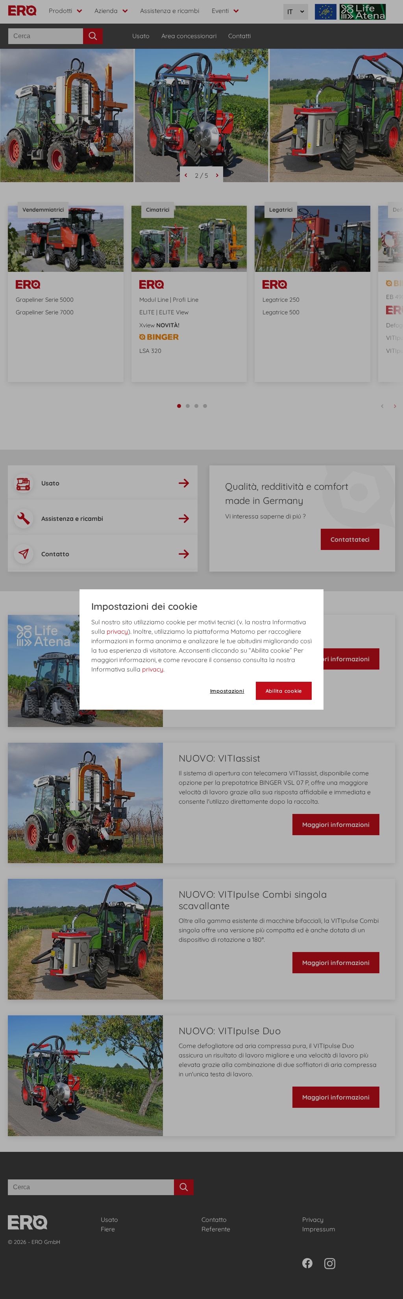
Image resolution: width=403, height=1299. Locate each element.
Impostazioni (227, 691)
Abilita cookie (284, 691)
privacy (117, 631)
